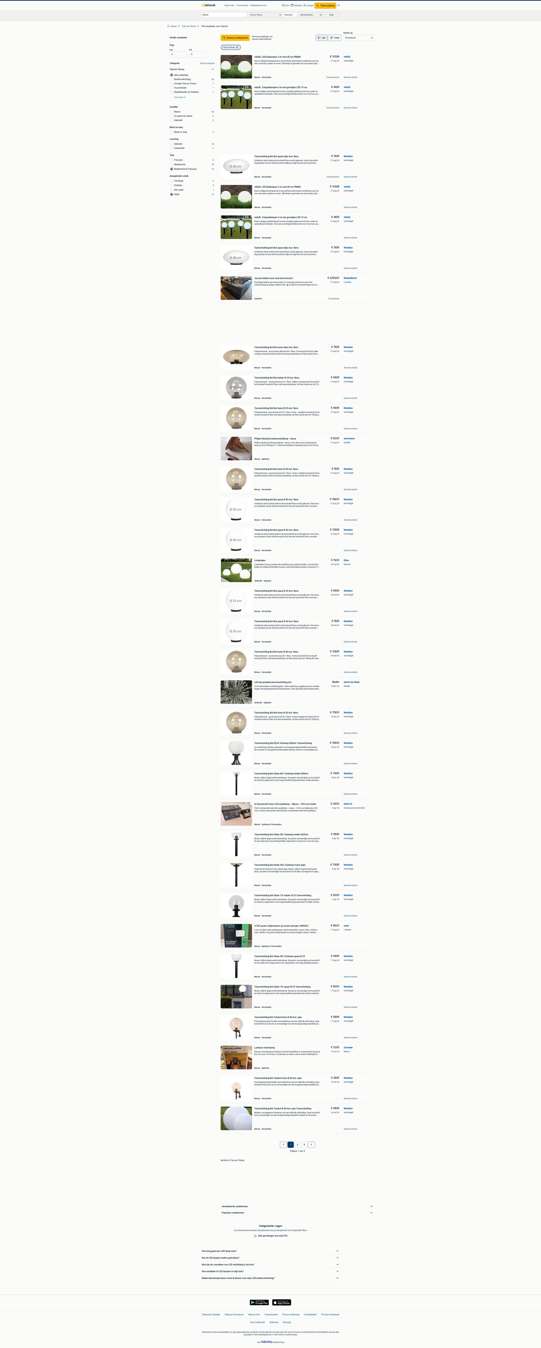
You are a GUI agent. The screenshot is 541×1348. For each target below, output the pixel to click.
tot (190, 50)
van (171, 50)
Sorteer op (348, 33)
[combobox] (224, 14)
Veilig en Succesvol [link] (234, 1314)
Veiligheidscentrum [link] (258, 5)
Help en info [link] (229, 5)
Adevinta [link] (274, 1322)
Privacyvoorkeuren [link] (330, 1314)
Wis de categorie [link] (207, 63)
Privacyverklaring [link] (290, 1314)
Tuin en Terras (229, 47)
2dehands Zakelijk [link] (211, 1314)
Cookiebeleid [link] (310, 1314)
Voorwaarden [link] (242, 5)
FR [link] (338, 5)
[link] (211, 5)
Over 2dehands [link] (257, 1322)
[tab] (321, 38)
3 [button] (304, 1145)
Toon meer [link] (178, 97)
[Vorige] (283, 1145)
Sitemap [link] (287, 1322)
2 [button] (297, 1145)
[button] (296, 5)
